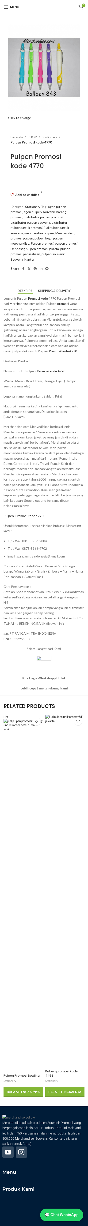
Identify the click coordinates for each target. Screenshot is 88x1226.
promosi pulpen (22, 238)
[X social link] (29, 269)
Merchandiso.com (22, 304)
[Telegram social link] (47, 269)
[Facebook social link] (23, 269)
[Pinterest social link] (35, 269)
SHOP (32, 137)
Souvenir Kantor (22, 259)
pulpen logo (43, 238)
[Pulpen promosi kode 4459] (64, 891)
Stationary (49, 137)
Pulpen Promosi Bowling (22, 1076)
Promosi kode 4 (38, 298)
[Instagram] (21, 1152)
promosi (63, 304)
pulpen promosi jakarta (42, 249)
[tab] (25, 291)
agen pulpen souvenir (39, 212)
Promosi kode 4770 (63, 351)
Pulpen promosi (42, 243)
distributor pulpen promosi (43, 217)
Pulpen (9, 516)
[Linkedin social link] (41, 269)
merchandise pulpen (39, 233)
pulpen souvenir (53, 254)
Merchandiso (64, 233)
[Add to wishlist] (36, 721)
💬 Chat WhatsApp (62, 1215)
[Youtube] (8, 1152)
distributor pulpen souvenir (30, 222)
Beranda (17, 137)
